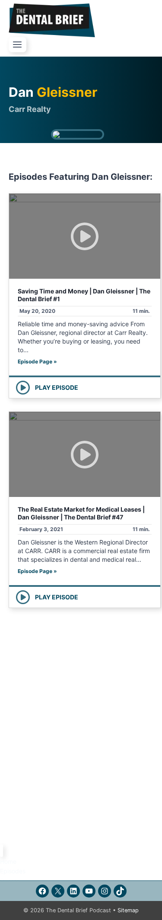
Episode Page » (37, 361)
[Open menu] (17, 44)
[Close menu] (1, 850)
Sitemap (128, 910)
